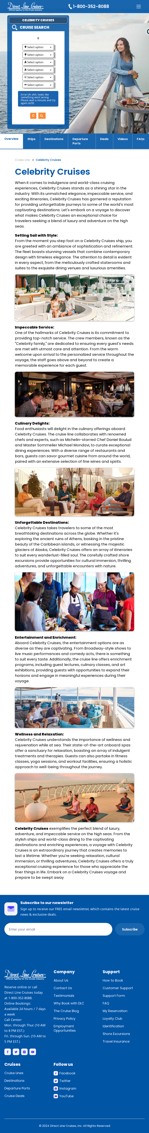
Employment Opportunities (65, 1028)
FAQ (106, 1003)
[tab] (11, 141)
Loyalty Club (112, 1018)
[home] (25, 6)
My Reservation (115, 1011)
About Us (61, 980)
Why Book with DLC (69, 1003)
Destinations (14, 1080)
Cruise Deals (14, 1096)
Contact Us (63, 988)
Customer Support (118, 988)
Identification (113, 1026)
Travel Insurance (116, 1041)
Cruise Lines (13, 1073)
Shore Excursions (116, 1033)
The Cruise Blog (66, 1011)
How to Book (113, 980)
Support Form (114, 995)
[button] (138, 6)
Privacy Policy (64, 1018)
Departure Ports (17, 1088)
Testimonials (64, 995)
